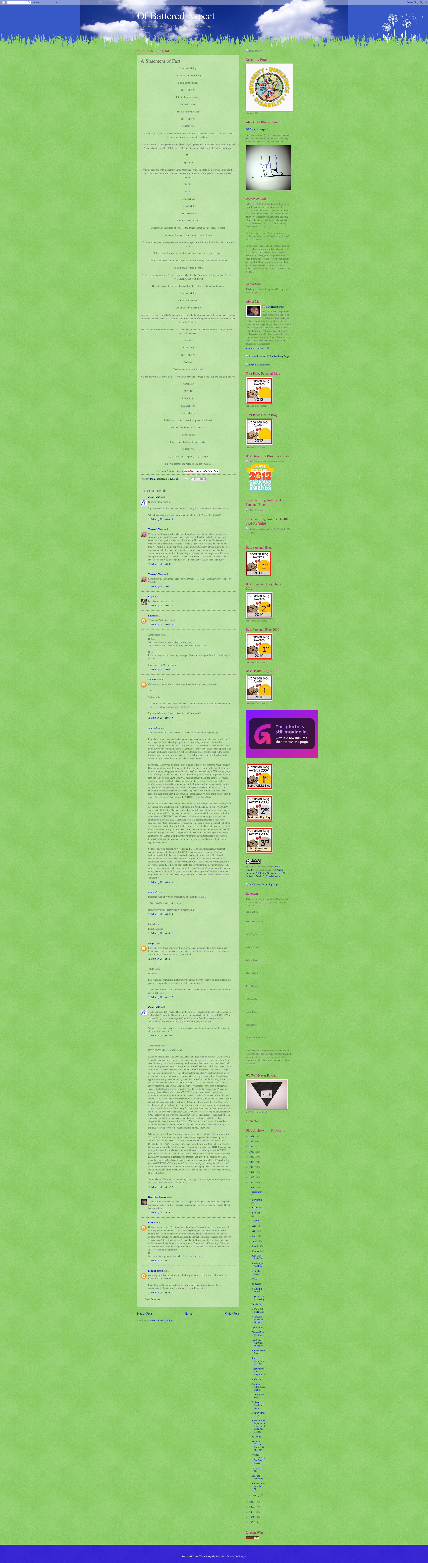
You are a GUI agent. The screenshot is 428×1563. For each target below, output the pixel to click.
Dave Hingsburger (157, 1197)
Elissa (151, 615)
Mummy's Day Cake (258, 1414)
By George (256, 1436)
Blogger (242, 1556)
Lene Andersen (155, 1270)
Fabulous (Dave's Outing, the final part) (257, 1445)
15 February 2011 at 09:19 (160, 882)
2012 (252, 1182)
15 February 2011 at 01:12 (160, 586)
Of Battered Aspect (176, 15)
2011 (252, 1187)
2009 (252, 1506)
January (256, 1495)
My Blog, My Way (257, 1396)
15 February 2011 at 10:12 (160, 933)
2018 (252, 1151)
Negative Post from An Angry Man (258, 1371)
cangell (151, 943)
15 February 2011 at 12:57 (160, 997)
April (255, 1241)
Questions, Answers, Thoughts (257, 1342)
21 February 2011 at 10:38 (160, 1292)
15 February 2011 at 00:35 (160, 519)
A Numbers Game (256, 1272)
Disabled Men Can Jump (257, 1334)
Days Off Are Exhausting (257, 1298)
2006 (252, 1522)
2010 (252, 1501)
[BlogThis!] (195, 479)
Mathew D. (153, 679)
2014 (252, 1172)
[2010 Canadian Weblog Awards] (282, 757)
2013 (252, 1177)
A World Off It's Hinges (257, 1310)
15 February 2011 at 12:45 (160, 958)
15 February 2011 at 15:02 (160, 1035)
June (254, 1230)
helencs (151, 1222)
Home (189, 1313)
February (256, 1251)
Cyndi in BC (154, 497)
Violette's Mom (155, 529)
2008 (252, 1512)
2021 (252, 1136)
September (257, 1212)
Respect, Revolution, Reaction (258, 1360)
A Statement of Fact (258, 1352)
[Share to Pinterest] (204, 479)
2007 (252, 1517)
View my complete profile (258, 348)
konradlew (221, 1556)
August (255, 1220)
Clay (150, 596)
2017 (252, 1156)
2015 (252, 1167)
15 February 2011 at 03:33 (160, 624)
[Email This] (192, 479)
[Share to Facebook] (201, 479)
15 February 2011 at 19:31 (160, 1212)
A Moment (256, 1379)
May (254, 1235)
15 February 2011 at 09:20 (160, 914)
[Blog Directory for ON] (252, 1538)
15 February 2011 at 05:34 (160, 669)
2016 (252, 1161)
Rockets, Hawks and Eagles (257, 1405)
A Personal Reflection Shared (257, 1319)
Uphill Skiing (257, 1327)
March (255, 1246)
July (254, 1225)
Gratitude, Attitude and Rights (258, 1387)
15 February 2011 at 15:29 (160, 1187)
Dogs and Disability (257, 1477)
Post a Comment (152, 1299)
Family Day (256, 1304)
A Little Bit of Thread (257, 1290)
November (257, 1199)
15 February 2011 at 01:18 (160, 605)
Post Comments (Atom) (161, 1320)
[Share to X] (198, 479)
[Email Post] (186, 478)
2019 (252, 1146)
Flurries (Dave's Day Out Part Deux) (258, 1459)
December (257, 1191)
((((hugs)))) (256, 1283)
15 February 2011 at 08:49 (160, 717)
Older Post (232, 1313)
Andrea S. (153, 728)
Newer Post (144, 1313)
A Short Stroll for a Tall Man (258, 1486)
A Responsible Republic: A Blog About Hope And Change (258, 1426)
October (256, 1207)
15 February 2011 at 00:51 (160, 564)
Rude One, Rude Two (257, 1257)
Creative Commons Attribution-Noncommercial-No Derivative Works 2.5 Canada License (266, 873)
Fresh (254, 1278)
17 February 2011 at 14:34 (160, 1260)
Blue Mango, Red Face (257, 1265)
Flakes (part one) (256, 1469)
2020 (252, 1141)
